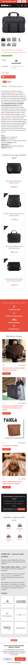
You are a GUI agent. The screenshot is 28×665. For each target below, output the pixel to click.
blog (4, 575)
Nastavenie (8, 659)
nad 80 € (19, 539)
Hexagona (14, 93)
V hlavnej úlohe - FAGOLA (10, 445)
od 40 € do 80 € (8, 540)
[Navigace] (25, 5)
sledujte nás (9, 575)
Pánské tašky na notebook (16, 86)
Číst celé (6, 373)
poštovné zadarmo (14, 322)
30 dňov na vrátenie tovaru (14, 316)
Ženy (19, 1)
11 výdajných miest (14, 309)
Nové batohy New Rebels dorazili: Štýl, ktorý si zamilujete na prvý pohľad (12, 407)
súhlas (12, 651)
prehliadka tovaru (14, 329)
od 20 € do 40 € (20, 529)
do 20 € (8, 528)
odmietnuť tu (18, 662)
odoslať (21, 509)
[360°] (14, 44)
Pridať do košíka (9, 77)
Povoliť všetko (20, 659)
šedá (4, 81)
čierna (9, 81)
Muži (24, 1)
